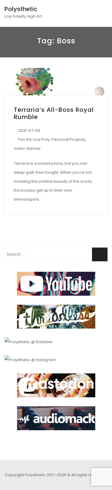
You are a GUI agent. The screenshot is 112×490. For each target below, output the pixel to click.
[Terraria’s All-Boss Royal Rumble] (56, 81)
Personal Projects (68, 139)
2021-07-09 (29, 130)
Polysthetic (20, 9)
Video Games (27, 148)
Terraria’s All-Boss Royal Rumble (54, 113)
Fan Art (24, 139)
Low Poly (41, 139)
